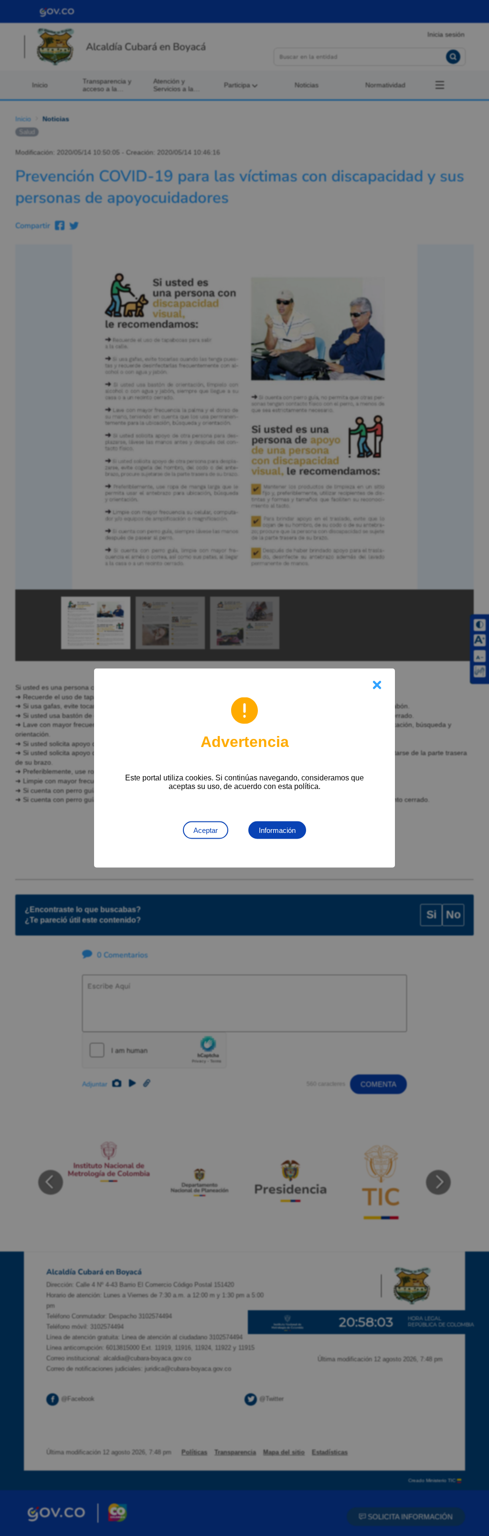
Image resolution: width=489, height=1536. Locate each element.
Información (277, 830)
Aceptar (205, 830)
